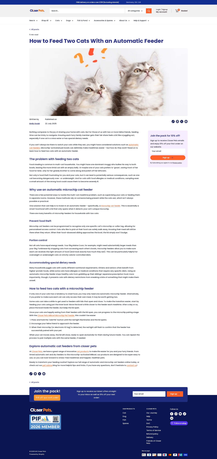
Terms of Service (153, 430)
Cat (124, 413)
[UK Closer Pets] (41, 409)
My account (161, 12)
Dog (124, 416)
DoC (148, 423)
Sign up (166, 157)
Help (148, 416)
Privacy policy (177, 163)
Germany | (130, 2)
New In (32, 20)
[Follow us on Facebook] (171, 413)
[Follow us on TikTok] (184, 413)
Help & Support (140, 20)
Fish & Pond (82, 20)
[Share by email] (173, 121)
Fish (124, 420)
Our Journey (151, 413)
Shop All (45, 20)
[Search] (149, 10)
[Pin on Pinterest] (177, 121)
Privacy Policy (152, 427)
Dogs (68, 20)
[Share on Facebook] (186, 121)
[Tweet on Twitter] (181, 121)
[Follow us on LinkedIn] (171, 418)
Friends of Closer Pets (153, 442)
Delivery (149, 437)
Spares (126, 423)
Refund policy (152, 434)
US (140, 2)
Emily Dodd (34, 123)
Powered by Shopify (36, 454)
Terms (149, 420)
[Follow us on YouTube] (180, 413)
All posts (35, 29)
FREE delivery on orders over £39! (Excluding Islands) (97, 2)
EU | (136, 2)
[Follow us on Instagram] (176, 413)
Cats (57, 20)
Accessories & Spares (103, 20)
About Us (123, 20)
